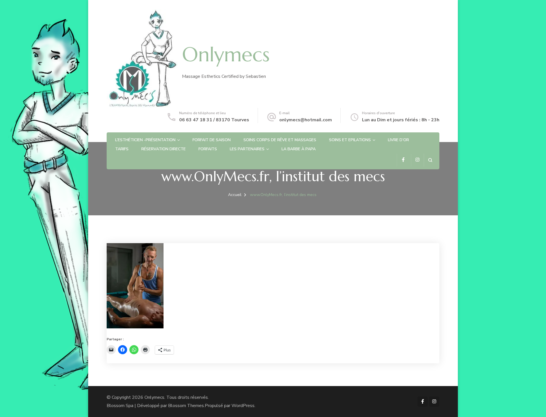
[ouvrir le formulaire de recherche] (430, 160)
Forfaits (207, 149)
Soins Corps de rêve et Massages (279, 140)
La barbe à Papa (299, 149)
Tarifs (122, 149)
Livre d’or (398, 140)
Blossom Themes (186, 406)
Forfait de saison (212, 140)
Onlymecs (226, 54)
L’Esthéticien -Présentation (145, 140)
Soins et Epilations (350, 140)
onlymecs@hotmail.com (305, 120)
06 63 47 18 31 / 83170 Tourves (214, 120)
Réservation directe (163, 149)
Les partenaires (247, 149)
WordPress (243, 406)
